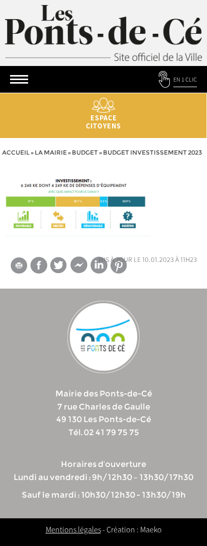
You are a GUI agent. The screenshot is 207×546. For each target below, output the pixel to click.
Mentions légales (73, 529)
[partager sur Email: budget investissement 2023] (18, 267)
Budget (85, 152)
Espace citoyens (103, 121)
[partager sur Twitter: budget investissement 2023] (58, 265)
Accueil (16, 152)
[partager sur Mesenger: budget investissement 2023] (78, 267)
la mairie (51, 152)
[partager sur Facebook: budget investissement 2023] (38, 265)
